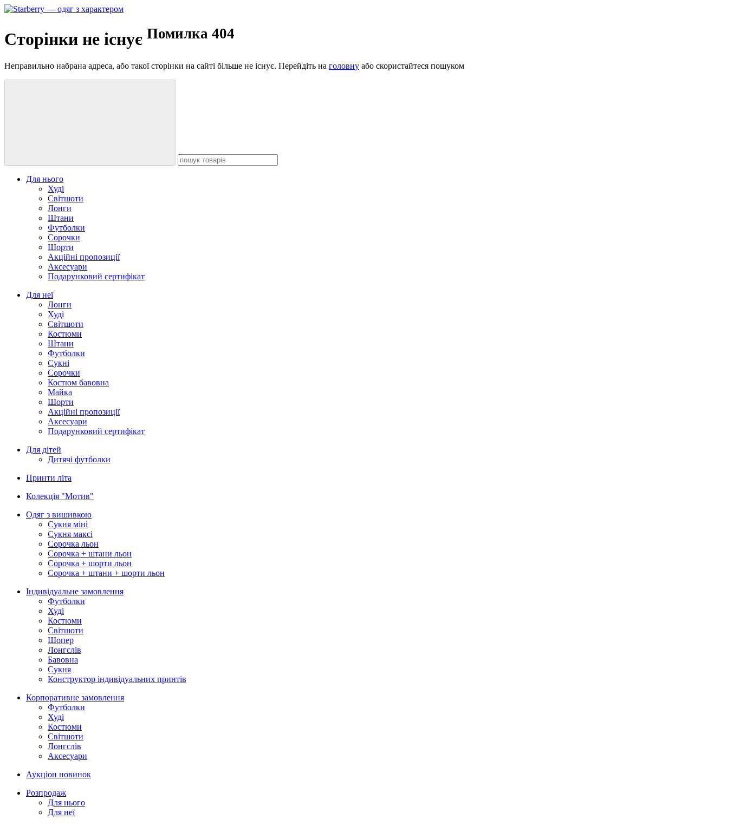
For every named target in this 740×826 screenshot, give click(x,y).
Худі (56, 188)
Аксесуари (67, 266)
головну (344, 65)
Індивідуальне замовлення (75, 591)
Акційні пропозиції (84, 256)
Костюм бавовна (78, 382)
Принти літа (49, 477)
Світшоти (65, 198)
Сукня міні (68, 524)
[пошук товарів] (90, 123)
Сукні (58, 363)
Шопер (61, 640)
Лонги (60, 208)
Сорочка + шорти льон (90, 563)
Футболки (66, 227)
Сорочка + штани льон (90, 553)
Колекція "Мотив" (60, 496)
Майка (60, 392)
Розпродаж (46, 792)
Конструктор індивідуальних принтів (117, 679)
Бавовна (63, 659)
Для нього (44, 178)
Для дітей (43, 449)
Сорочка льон (73, 543)
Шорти (61, 247)
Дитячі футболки (79, 459)
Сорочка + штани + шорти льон (106, 573)
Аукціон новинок (58, 774)
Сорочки (64, 237)
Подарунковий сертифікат (96, 276)
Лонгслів (64, 649)
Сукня (59, 669)
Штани (61, 217)
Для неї (39, 294)
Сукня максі (70, 534)
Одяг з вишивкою (59, 514)
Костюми (65, 333)
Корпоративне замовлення (75, 697)
